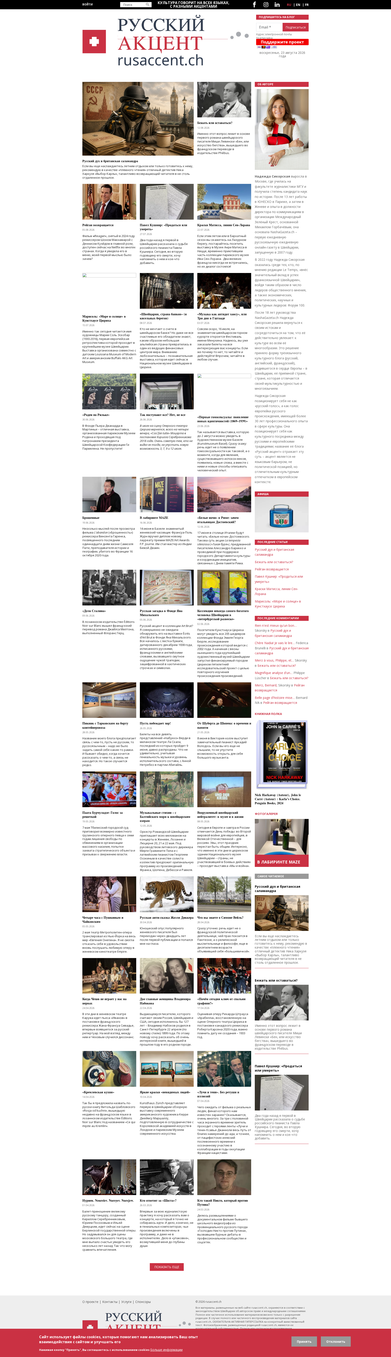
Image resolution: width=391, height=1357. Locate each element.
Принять (304, 1341)
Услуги (126, 1301)
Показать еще (166, 1267)
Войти (87, 4)
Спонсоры (143, 1301)
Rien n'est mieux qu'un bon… (276, 625)
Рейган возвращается (272, 569)
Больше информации (166, 1349)
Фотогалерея (266, 814)
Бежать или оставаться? (274, 562)
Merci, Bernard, (266, 685)
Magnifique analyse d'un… (274, 673)
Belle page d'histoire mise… (275, 697)
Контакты (109, 1301)
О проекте (90, 1301)
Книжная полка (268, 714)
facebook (254, 4)
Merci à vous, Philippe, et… (274, 660)
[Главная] (166, 40)
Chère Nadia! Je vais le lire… (275, 643)
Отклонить (335, 1341)
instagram (266, 4)
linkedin (277, 4)
